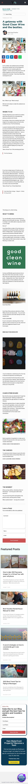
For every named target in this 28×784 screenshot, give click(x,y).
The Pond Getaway (8, 153)
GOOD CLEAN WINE (7, 318)
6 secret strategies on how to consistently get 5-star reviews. (13, 647)
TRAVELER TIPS (7, 18)
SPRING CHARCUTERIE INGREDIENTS (11, 444)
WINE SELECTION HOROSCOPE (10, 332)
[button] (3, 57)
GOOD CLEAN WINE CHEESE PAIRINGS (11, 458)
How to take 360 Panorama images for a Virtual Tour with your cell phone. (13, 574)
